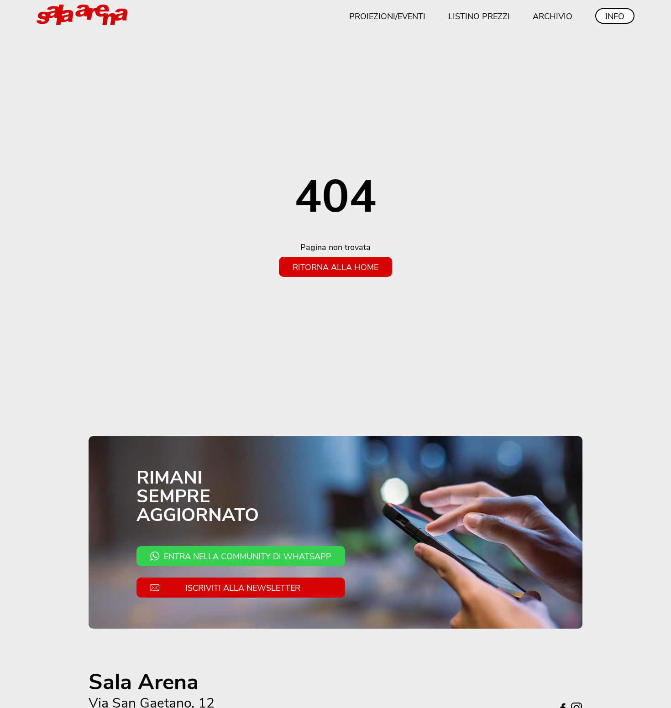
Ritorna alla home (335, 266)
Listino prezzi (479, 16)
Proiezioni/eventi (387, 16)
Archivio (552, 16)
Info (614, 16)
